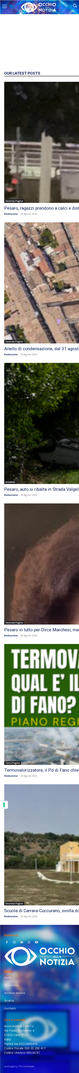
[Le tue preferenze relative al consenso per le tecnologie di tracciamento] (4, 805)
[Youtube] (36, 942)
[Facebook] (6, 942)
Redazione (11, 213)
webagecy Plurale (19, 1066)
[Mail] (21, 942)
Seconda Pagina (14, 201)
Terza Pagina (12, 762)
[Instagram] (14, 942)
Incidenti (10, 482)
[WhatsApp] (29, 942)
